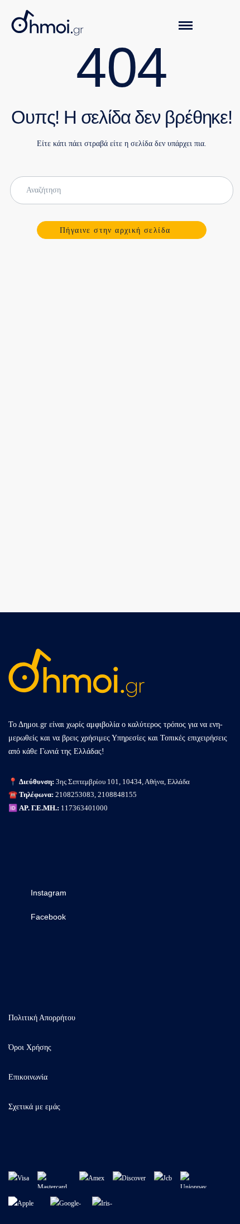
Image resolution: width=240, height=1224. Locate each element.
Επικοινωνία (27, 1077)
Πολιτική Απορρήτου (41, 1018)
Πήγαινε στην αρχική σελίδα (115, 230)
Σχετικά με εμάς (34, 1107)
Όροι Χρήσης (29, 1047)
